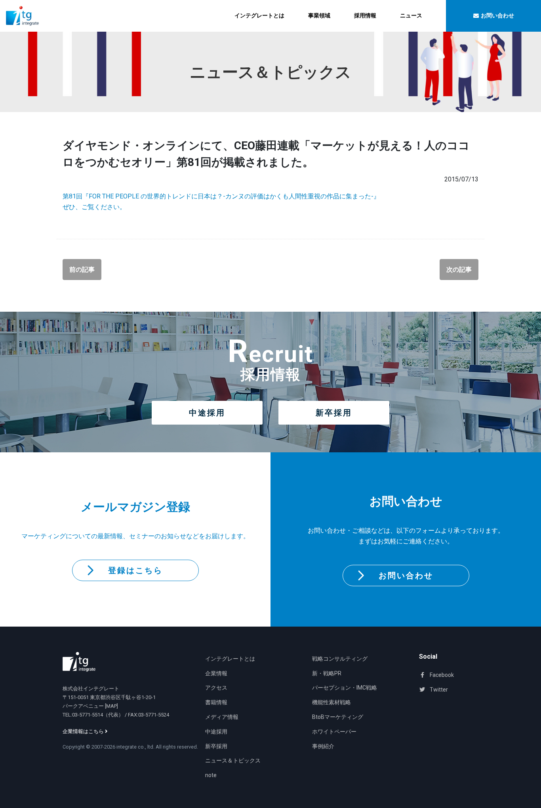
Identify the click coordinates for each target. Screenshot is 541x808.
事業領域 (319, 15)
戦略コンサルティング (340, 659)
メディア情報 (221, 717)
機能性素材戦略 (331, 702)
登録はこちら (135, 570)
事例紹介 (323, 746)
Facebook (441, 675)
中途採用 (207, 412)
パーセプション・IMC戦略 (344, 687)
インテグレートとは (259, 15)
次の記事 (459, 269)
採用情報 (365, 15)
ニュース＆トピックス (233, 760)
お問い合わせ (406, 575)
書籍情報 (216, 702)
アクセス (216, 687)
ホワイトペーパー (334, 731)
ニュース (411, 15)
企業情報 (216, 673)
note (211, 775)
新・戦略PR (326, 673)
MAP (111, 706)
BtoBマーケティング (337, 717)
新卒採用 (334, 412)
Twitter (438, 689)
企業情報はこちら (84, 731)
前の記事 (82, 269)
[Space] (79, 662)
